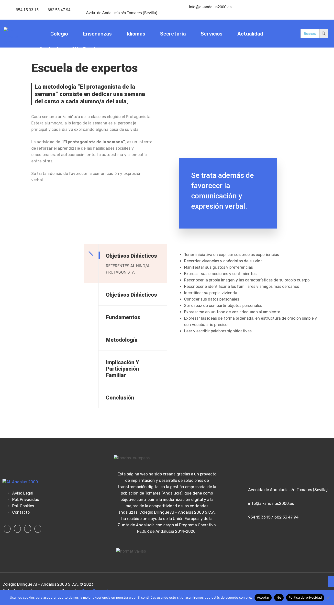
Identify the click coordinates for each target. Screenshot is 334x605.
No (279, 597)
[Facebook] (7, 529)
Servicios (212, 34)
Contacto (50, 49)
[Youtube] (37, 529)
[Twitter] (17, 529)
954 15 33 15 (27, 10)
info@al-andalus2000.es (210, 7)
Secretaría (173, 34)
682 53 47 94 (59, 10)
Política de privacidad (305, 597)
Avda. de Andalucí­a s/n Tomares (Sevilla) (121, 13)
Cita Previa (85, 49)
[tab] (125, 263)
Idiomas (136, 34)
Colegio (59, 34)
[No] (327, 597)
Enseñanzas (97, 34)
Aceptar (263, 597)
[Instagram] (27, 529)
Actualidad (250, 34)
